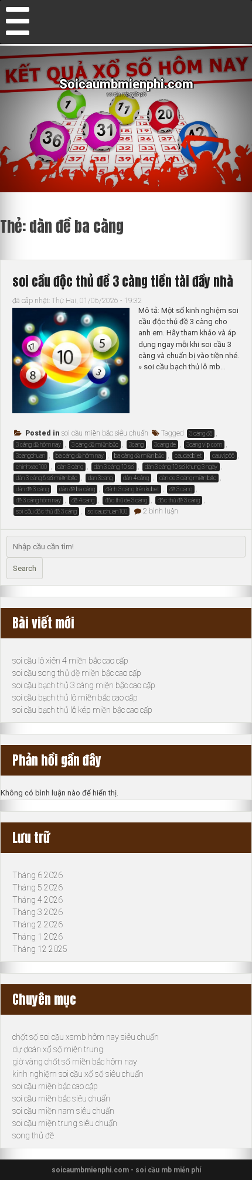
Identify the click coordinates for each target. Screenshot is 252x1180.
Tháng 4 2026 (37, 899)
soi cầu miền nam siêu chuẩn (63, 1111)
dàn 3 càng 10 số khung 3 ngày (181, 467)
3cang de (165, 444)
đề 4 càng (82, 500)
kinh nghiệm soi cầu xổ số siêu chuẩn (78, 1074)
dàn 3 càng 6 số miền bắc (46, 478)
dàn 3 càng (70, 467)
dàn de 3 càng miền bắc (187, 478)
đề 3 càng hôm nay (38, 500)
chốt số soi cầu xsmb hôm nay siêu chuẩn (85, 1037)
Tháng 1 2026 (37, 936)
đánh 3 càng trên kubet (132, 489)
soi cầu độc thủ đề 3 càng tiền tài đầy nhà (122, 281)
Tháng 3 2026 (37, 912)
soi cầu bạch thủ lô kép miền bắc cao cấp (82, 710)
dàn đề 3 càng (32, 489)
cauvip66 (223, 456)
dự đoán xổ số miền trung (57, 1049)
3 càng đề (200, 433)
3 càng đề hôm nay (38, 444)
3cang (136, 444)
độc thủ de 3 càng (126, 500)
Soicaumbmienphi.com (126, 84)
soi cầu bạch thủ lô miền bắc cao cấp (75, 697)
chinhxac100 (31, 467)
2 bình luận (160, 511)
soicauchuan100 (107, 511)
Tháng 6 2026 (37, 875)
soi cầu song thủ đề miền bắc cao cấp (76, 673)
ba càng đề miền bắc (139, 456)
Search (24, 568)
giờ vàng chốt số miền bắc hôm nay (74, 1061)
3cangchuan (30, 456)
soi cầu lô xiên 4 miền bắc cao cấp (70, 660)
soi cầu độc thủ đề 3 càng (46, 511)
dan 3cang (100, 478)
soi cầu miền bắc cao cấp (55, 1086)
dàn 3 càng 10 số (114, 467)
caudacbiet (188, 456)
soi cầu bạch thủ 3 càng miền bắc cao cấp (83, 685)
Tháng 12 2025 (39, 949)
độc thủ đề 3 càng (179, 500)
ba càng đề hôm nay (80, 456)
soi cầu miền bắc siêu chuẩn (105, 433)
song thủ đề (33, 1135)
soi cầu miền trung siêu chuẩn (64, 1123)
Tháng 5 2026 (37, 887)
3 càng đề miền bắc (94, 444)
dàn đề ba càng (77, 489)
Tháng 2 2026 (37, 924)
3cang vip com (204, 444)
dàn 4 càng (136, 478)
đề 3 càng (180, 489)
